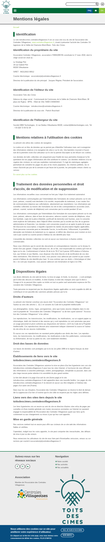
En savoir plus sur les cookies (25, 174)
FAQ (89, 11)
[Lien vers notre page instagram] (22, 466)
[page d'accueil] (6, 7)
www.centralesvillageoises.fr (43, 42)
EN (102, 11)
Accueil (16, 27)
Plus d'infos (46, 538)
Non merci (67, 535)
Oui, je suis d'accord (72, 530)
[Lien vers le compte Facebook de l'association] (17, 466)
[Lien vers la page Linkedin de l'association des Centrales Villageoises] (27, 466)
